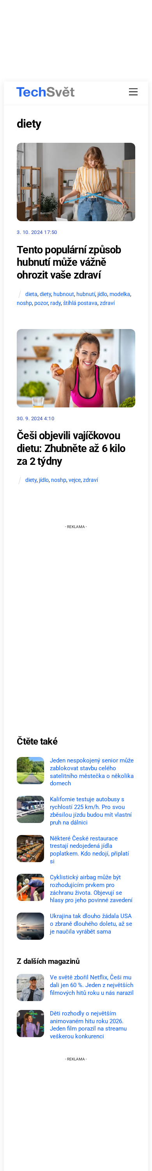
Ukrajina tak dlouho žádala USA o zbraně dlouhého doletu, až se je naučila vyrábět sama (91, 924)
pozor (41, 303)
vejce (75, 480)
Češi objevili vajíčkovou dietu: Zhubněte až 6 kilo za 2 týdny (71, 448)
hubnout (63, 294)
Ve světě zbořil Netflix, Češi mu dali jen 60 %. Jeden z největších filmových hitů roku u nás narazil (92, 985)
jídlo (102, 294)
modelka (120, 294)
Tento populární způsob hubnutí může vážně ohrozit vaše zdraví (69, 262)
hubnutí (85, 294)
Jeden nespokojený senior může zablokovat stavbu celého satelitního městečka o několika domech (92, 772)
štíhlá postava (80, 303)
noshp (24, 303)
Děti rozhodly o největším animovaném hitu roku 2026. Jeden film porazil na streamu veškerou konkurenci (88, 1025)
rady (55, 303)
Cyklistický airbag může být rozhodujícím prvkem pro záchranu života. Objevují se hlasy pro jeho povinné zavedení (91, 889)
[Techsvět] (45, 92)
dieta (31, 294)
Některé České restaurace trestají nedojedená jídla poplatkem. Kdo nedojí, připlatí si (89, 850)
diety (45, 294)
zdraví (107, 303)
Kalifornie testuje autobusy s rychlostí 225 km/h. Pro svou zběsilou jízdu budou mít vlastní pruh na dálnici (91, 811)
